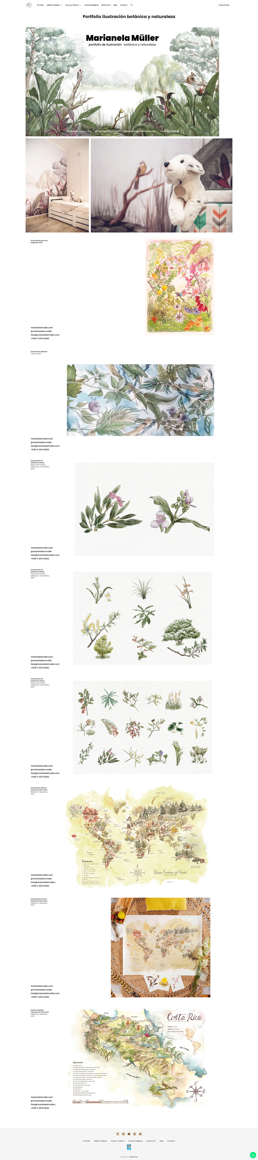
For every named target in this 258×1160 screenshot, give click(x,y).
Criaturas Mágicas (135, 1141)
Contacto (171, 1141)
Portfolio (86, 1141)
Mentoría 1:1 (151, 1141)
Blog (161, 1141)
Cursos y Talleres (117, 1141)
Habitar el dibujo (100, 1141)
